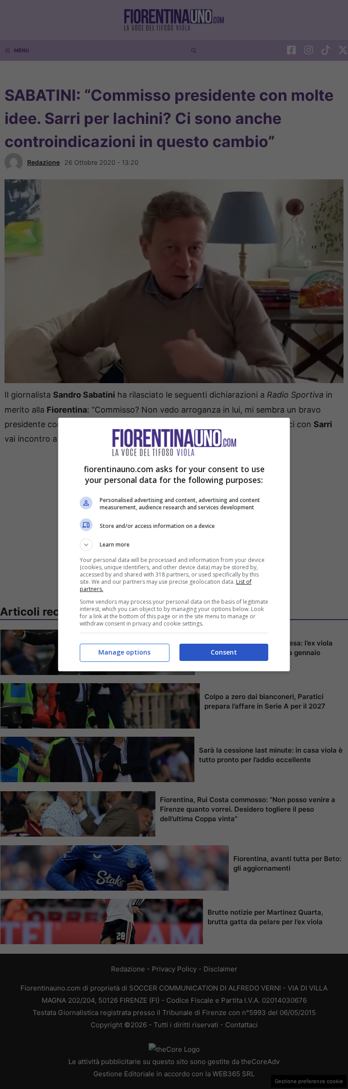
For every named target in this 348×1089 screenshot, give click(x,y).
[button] (174, 544)
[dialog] (174, 544)
